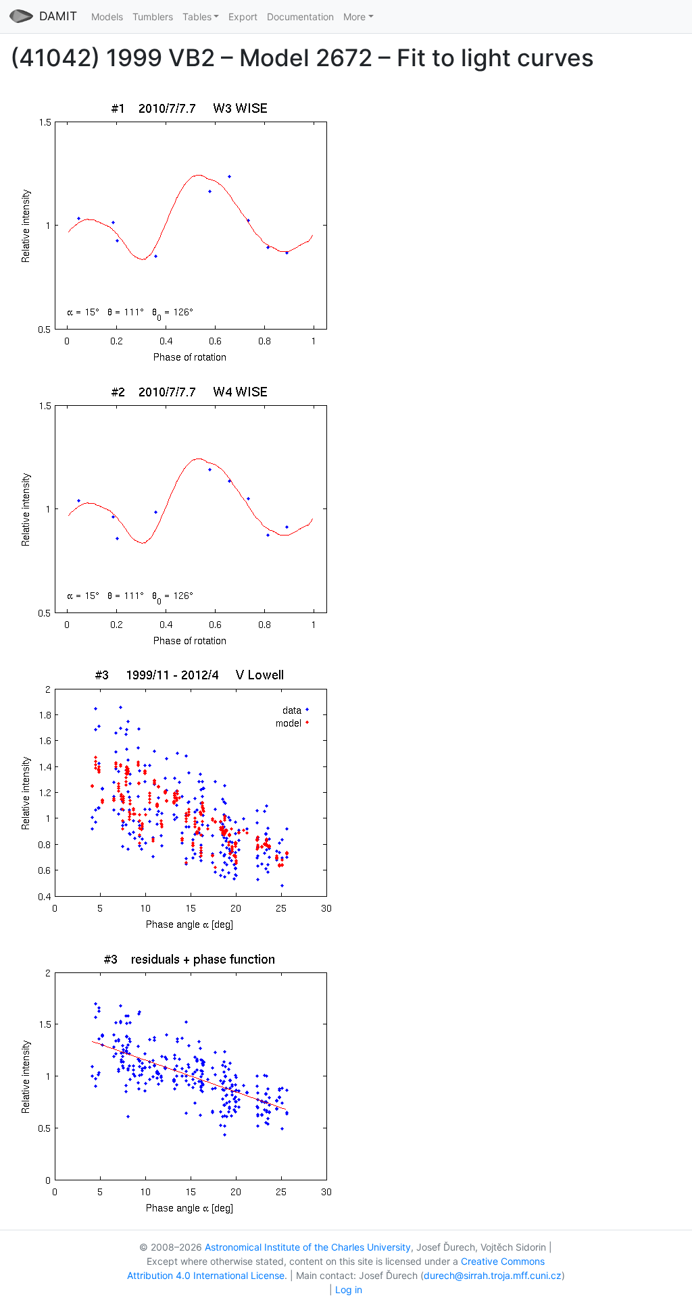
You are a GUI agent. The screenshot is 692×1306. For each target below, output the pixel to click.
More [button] (354, 16)
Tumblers (152, 16)
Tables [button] (197, 16)
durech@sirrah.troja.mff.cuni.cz (493, 1275)
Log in (348, 1289)
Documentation (300, 16)
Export (242, 16)
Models (107, 16)
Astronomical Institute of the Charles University (308, 1247)
